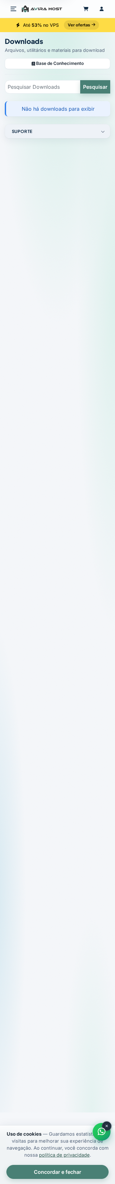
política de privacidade (64, 1155)
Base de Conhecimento (59, 63)
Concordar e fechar (57, 1172)
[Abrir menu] (13, 9)
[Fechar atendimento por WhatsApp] (106, 1126)
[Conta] (102, 9)
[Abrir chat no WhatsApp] (102, 1132)
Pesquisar (95, 87)
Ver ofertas (79, 25)
